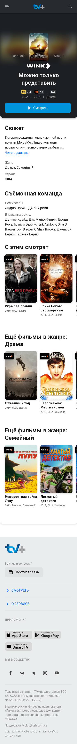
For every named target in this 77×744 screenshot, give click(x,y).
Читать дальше (17, 153)
